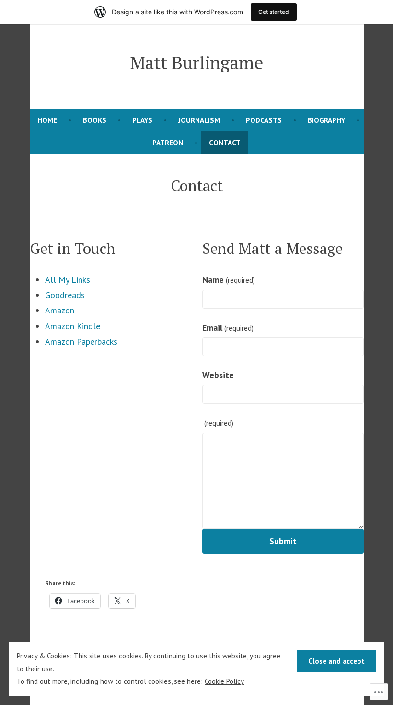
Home (47, 120)
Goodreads (65, 294)
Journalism (199, 120)
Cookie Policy (224, 681)
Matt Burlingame (196, 62)
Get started (273, 11)
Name (228, 279)
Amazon (59, 310)
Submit (283, 541)
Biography (326, 120)
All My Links (67, 279)
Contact (225, 142)
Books (94, 120)
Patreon (167, 142)
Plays (142, 120)
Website (218, 375)
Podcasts (264, 120)
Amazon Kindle (72, 326)
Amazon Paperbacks (81, 341)
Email (228, 327)
